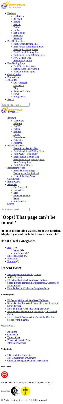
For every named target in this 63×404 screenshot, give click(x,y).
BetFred (17, 27)
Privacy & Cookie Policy (19, 340)
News (16, 93)
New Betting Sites (22, 57)
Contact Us (18, 85)
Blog (15, 88)
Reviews (11, 13)
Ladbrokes (18, 16)
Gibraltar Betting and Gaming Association (27, 360)
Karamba (17, 38)
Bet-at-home (19, 32)
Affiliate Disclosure (16, 343)
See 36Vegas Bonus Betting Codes (24, 274)
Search (10, 99)
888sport (17, 19)
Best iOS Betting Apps (24, 66)
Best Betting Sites (15, 41)
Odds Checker (14, 74)
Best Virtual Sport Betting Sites (28, 46)
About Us (12, 80)
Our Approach (20, 82)
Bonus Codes (13, 77)
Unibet (16, 30)
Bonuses (11, 261)
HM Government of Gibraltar (21, 358)
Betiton (16, 24)
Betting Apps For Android (26, 69)
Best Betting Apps (16, 63)
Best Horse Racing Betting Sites (28, 55)
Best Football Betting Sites (26, 52)
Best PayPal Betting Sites (25, 49)
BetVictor (18, 35)
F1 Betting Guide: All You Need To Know (27, 280)
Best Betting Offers (22, 60)
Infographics (19, 96)
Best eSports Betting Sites (25, 44)
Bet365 (16, 21)
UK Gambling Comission (19, 355)
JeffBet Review (14, 277)
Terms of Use (13, 337)
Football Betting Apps (24, 71)
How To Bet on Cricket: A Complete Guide (28, 288)
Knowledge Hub (21, 91)
